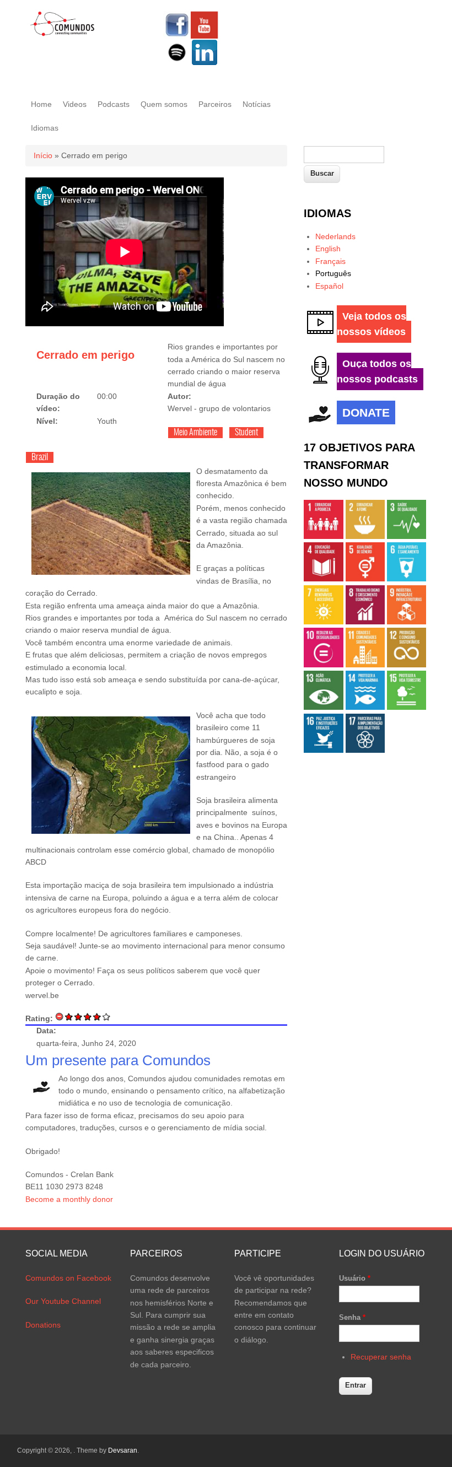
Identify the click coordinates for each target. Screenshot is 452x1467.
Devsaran (122, 1450)
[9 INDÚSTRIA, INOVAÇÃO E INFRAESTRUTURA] (406, 621)
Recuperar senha (381, 1356)
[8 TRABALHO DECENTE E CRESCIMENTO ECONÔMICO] (365, 621)
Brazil (39, 457)
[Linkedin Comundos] (204, 63)
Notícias (257, 104)
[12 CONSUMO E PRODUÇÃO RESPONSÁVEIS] (406, 664)
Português (333, 273)
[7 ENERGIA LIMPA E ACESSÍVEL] (323, 621)
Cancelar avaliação (59, 1016)
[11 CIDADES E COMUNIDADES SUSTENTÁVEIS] (365, 664)
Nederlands (335, 236)
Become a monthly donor (69, 1199)
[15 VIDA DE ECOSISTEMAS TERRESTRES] (406, 707)
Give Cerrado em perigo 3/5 (88, 1016)
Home (41, 104)
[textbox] (344, 154)
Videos (75, 104)
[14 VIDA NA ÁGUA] (365, 707)
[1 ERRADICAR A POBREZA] (323, 536)
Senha (352, 1317)
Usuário (354, 1278)
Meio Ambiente (195, 432)
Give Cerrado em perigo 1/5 (69, 1016)
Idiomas (44, 127)
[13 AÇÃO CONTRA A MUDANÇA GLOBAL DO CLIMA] (323, 707)
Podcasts (114, 104)
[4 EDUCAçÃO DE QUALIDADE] (323, 578)
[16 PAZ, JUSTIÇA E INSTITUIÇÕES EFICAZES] (323, 750)
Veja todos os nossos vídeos (371, 324)
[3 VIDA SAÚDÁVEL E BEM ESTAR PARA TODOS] (406, 536)
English (328, 248)
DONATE (366, 412)
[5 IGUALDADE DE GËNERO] (365, 578)
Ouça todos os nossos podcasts (377, 371)
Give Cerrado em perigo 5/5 (106, 1016)
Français (330, 261)
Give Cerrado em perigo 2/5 (78, 1016)
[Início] (62, 34)
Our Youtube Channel (63, 1301)
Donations (43, 1324)
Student (246, 432)
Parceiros (215, 104)
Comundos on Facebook (68, 1278)
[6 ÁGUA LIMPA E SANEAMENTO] (406, 578)
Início (43, 155)
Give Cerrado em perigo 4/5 (97, 1016)
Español (329, 286)
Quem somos (164, 104)
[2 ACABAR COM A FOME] (365, 536)
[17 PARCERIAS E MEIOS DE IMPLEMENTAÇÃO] (365, 750)
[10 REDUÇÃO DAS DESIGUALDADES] (323, 664)
